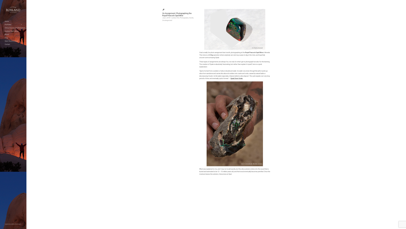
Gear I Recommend (11, 41)
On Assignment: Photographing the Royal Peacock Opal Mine (177, 14)
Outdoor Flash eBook (12, 31)
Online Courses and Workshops (13, 28)
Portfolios (8, 24)
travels (191, 18)
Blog (6, 38)
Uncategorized (167, 20)
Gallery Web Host (16, 224)
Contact (7, 44)
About (7, 34)
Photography (184, 18)
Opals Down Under (236, 78)
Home (7, 21)
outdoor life (175, 18)
